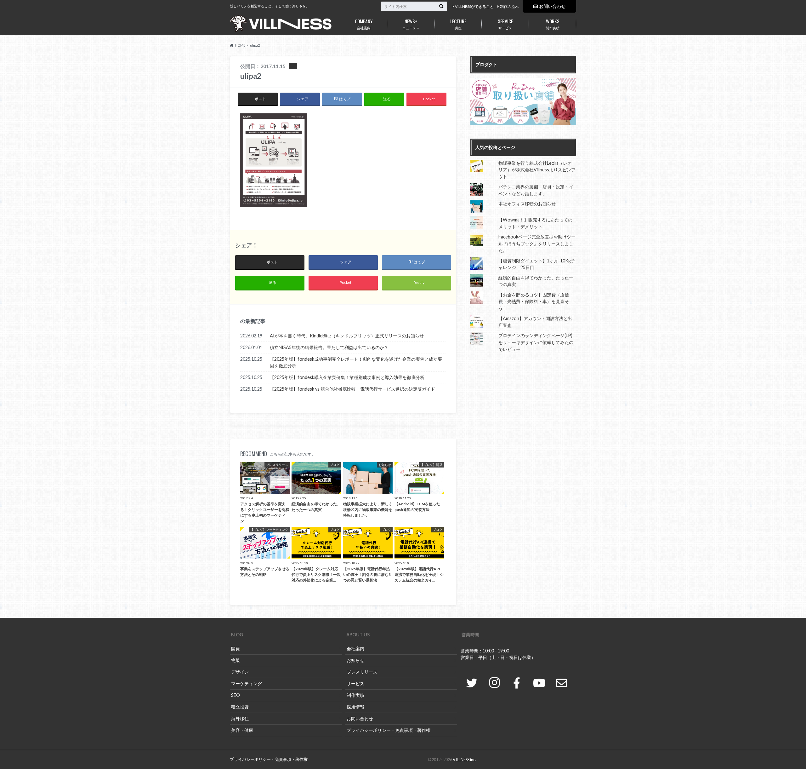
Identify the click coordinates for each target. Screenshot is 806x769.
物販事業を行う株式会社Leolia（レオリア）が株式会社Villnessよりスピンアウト (537, 169)
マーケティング (246, 683)
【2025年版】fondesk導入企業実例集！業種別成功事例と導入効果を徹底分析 (347, 377)
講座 (458, 24)
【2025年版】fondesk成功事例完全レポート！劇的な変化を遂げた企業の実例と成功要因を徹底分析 (356, 362)
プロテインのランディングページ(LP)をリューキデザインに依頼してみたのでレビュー (535, 342)
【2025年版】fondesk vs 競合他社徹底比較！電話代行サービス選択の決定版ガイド (352, 389)
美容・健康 (242, 730)
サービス (505, 24)
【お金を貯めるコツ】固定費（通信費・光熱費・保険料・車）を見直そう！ (533, 301)
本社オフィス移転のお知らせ (527, 203)
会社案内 (364, 24)
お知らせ (355, 660)
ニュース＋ (411, 24)
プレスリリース (362, 671)
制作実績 (552, 24)
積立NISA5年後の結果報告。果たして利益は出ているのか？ (329, 347)
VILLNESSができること (474, 6)
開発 (235, 648)
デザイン (240, 671)
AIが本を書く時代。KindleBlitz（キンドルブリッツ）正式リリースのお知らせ (347, 335)
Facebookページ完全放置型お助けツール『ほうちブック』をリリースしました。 (537, 243)
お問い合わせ (552, 6)
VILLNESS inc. (464, 759)
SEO (235, 695)
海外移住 (240, 718)
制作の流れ (509, 6)
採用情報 (355, 706)
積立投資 (240, 706)
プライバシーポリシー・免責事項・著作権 (388, 730)
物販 (235, 660)
